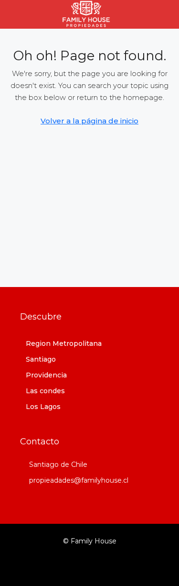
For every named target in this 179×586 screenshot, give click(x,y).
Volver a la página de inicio (89, 120)
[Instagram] (81, 568)
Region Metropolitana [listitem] (64, 343)
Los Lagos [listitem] (43, 406)
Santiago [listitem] (41, 359)
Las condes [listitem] (45, 391)
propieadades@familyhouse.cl (78, 480)
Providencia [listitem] (46, 375)
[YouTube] (98, 568)
